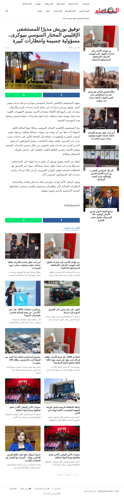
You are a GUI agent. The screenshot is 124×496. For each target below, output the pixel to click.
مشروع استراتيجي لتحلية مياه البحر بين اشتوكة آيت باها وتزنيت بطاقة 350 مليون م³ (23, 359)
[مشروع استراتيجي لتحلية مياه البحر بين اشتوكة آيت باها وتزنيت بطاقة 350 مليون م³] (23, 341)
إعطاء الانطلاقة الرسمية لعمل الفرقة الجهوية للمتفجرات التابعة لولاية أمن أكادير (63, 410)
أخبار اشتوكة (101, 45)
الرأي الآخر (101, 491)
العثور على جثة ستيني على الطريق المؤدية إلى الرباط (64, 311)
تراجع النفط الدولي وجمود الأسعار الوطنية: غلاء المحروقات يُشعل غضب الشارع (101, 216)
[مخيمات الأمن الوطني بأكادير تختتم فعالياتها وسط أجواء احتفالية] (23, 391)
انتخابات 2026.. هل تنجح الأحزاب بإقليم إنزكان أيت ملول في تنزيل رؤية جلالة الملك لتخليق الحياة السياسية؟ (62, 359)
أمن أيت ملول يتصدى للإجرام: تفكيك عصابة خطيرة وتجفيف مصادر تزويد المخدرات (24, 265)
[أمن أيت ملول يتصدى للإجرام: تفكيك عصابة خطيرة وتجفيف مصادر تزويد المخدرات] (23, 246)
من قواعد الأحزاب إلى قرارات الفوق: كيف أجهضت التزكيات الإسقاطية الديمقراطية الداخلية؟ (63, 265)
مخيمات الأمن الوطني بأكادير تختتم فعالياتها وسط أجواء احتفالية (25, 408)
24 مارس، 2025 (74, 47)
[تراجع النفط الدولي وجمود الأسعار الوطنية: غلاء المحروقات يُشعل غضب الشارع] (101, 199)
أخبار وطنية (101, 165)
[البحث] (7, 11)
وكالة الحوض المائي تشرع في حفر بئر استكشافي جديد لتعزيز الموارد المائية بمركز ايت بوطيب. (101, 96)
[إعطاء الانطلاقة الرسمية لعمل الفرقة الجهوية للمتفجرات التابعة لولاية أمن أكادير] (62, 391)
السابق (75, 474)
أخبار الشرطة (101, 127)
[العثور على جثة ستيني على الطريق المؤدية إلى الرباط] (62, 293)
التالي (68, 474)
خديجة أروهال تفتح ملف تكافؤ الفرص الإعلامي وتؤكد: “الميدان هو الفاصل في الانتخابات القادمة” (23, 457)
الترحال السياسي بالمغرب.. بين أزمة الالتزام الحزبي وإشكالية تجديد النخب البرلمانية (101, 175)
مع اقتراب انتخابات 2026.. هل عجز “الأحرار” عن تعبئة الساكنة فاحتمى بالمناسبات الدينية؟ (25, 312)
